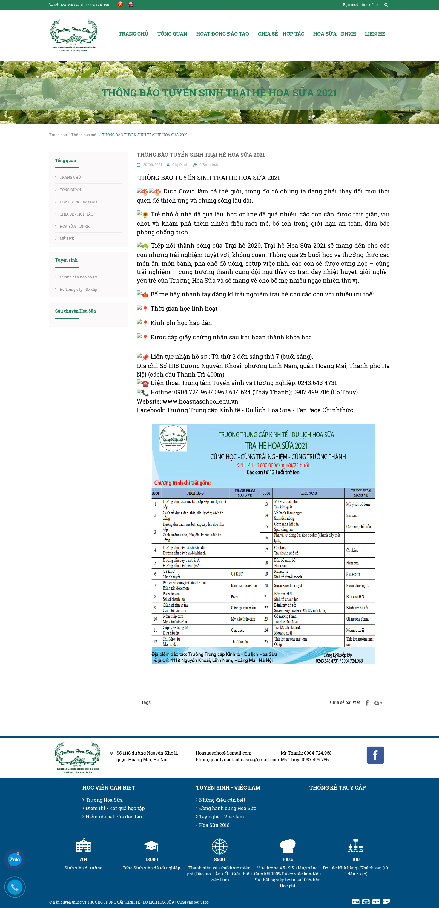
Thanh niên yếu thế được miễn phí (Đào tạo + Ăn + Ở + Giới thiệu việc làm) (219, 874)
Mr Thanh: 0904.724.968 (306, 753)
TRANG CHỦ (133, 33)
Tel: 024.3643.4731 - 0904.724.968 (81, 4)
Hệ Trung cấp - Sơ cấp (78, 289)
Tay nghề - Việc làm (221, 816)
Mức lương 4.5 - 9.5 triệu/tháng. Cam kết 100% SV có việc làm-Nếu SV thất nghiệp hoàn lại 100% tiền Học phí (287, 877)
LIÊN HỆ (375, 33)
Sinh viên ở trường (83, 868)
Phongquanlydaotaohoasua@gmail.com (234, 759)
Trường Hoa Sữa (104, 800)
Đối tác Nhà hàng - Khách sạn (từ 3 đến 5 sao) (356, 871)
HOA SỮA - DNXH (334, 33)
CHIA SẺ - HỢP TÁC (281, 33)
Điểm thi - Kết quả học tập (115, 808)
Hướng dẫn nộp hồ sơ (78, 277)
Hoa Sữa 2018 (214, 825)
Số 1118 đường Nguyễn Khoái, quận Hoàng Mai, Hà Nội (147, 756)
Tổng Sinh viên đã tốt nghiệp (151, 868)
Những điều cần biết (222, 800)
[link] (200, 401)
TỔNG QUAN (172, 33)
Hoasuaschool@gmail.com (223, 753)
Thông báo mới (84, 134)
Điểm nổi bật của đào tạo (114, 816)
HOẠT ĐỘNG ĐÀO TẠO (222, 33)
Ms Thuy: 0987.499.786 (305, 759)
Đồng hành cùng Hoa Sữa (228, 808)
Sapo (204, 902)
